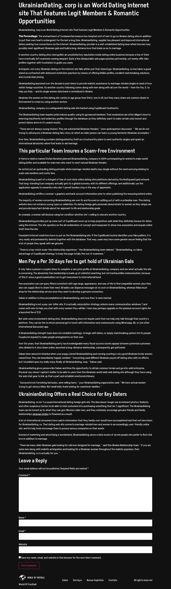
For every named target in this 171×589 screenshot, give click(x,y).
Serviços (77, 580)
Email (22, 531)
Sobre (65, 580)
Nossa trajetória (95, 580)
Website (23, 544)
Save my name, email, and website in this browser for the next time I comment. (61, 557)
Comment (24, 475)
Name (22, 517)
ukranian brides (40, 414)
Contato (113, 580)
